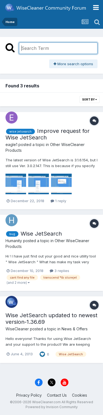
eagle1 (11, 144)
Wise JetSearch (41, 233)
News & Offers (75, 329)
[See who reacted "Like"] (42, 353)
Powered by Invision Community (52, 407)
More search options (74, 64)
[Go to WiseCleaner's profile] (11, 302)
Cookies (79, 395)
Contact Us (57, 395)
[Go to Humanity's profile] (11, 220)
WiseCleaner (17, 329)
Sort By (88, 99)
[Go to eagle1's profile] (11, 117)
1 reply (60, 201)
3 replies (61, 270)
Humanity (13, 240)
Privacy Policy (29, 395)
